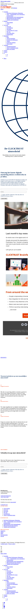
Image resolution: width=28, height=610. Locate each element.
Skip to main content (5, 1)
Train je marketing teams (9, 515)
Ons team (6, 511)
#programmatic (4, 535)
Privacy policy (12, 544)
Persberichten (10, 578)
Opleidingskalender (11, 590)
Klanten (5, 565)
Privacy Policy (9, 196)
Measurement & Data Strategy (11, 525)
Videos (8, 585)
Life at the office (10, 577)
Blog (8, 581)
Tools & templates (11, 582)
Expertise (6, 556)
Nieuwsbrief (9, 588)
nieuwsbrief (13, 502)
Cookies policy (4, 544)
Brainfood (6, 580)
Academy (6, 589)
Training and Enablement (9, 527)
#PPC (2, 533)
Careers (5, 595)
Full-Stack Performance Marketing (12, 520)
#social (2, 536)
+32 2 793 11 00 (4, 497)
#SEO (2, 532)
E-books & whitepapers (12, 584)
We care (5, 512)
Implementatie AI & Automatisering (12, 524)
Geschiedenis (7, 514)
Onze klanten (7, 508)
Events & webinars (11, 586)
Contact (5, 596)
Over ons (6, 510)
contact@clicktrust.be (6, 495)
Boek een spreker (11, 593)
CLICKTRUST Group (12, 574)
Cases (8, 568)
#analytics (3, 531)
